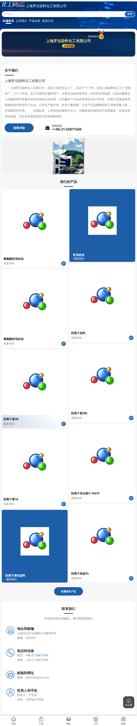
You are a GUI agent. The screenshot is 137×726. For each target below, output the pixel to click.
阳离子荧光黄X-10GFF (85, 493)
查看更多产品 (68, 591)
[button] (128, 702)
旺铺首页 (8, 21)
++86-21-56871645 (67, 129)
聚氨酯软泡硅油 (14, 259)
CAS (96, 723)
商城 (123, 723)
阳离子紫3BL (79, 413)
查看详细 (19, 128)
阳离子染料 (78, 333)
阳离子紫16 (11, 499)
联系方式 (48, 21)
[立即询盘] (63, 263)
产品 (41, 723)
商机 (68, 723)
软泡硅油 (78, 255)
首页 (14, 723)
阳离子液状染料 (15, 575)
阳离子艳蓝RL (80, 573)
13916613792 (34, 699)
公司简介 (21, 21)
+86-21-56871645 (37, 655)
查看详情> (9, 263)
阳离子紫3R (11, 419)
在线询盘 (68, 45)
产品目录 (34, 21)
